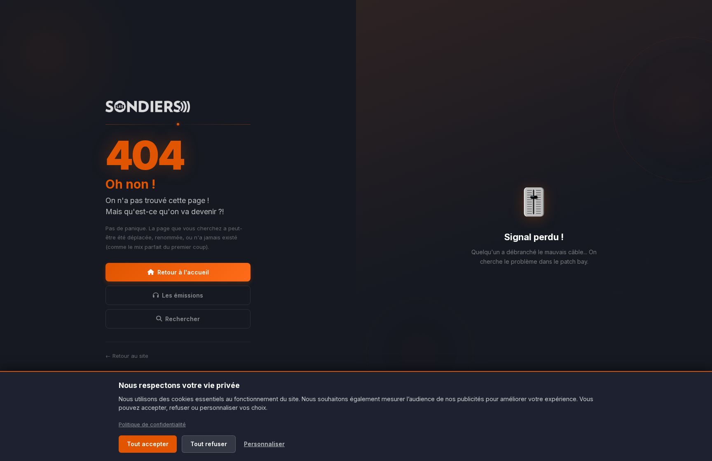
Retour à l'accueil (183, 272)
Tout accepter (148, 443)
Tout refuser (208, 443)
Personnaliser (264, 443)
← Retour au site (126, 355)
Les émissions (182, 295)
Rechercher (182, 318)
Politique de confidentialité (152, 424)
